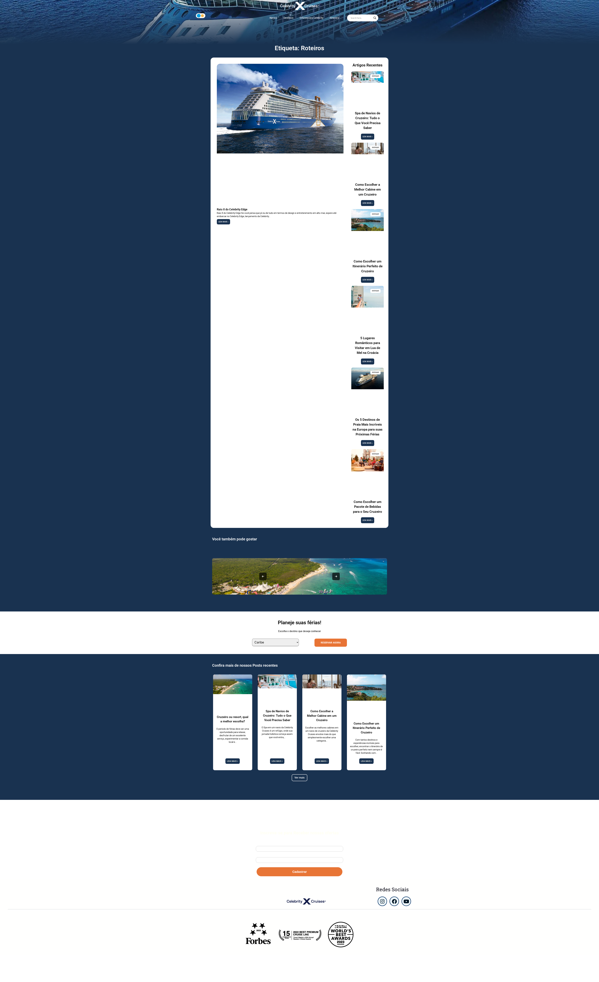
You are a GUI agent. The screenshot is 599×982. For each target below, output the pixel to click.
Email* (259, 854)
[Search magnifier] (375, 18)
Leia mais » (223, 222)
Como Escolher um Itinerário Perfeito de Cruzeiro (367, 266)
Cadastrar (299, 871)
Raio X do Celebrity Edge (232, 209)
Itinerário (334, 17)
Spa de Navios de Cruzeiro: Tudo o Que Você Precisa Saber (277, 715)
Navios (273, 17)
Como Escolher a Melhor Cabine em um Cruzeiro (367, 189)
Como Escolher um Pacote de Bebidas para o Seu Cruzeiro (367, 507)
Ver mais (299, 777)
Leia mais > (232, 761)
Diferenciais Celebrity (311, 17)
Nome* (259, 843)
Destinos (288, 17)
